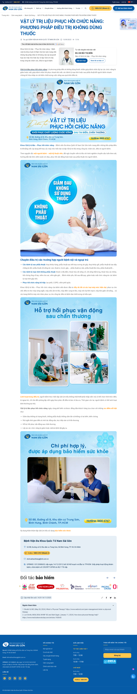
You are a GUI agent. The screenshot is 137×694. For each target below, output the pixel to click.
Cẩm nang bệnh (16, 15)
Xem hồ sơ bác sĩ (97, 61)
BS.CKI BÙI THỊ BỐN (84, 53)
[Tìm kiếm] (85, 8)
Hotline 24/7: (12, 2)
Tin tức (78, 8)
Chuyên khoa (49, 8)
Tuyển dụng (115, 2)
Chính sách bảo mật (49, 666)
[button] (107, 577)
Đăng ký (117, 655)
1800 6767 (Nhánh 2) (102, 8)
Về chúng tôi (28, 8)
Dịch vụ (38, 8)
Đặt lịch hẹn (81, 61)
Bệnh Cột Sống (30, 15)
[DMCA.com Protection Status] (109, 662)
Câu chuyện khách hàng (51, 656)
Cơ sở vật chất (48, 652)
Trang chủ (5, 15)
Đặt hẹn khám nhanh (125, 8)
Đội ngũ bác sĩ (47, 649)
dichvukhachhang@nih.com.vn (16, 657)
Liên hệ (123, 2)
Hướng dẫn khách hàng (64, 8)
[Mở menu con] (34, 8)
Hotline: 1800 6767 (81, 679)
